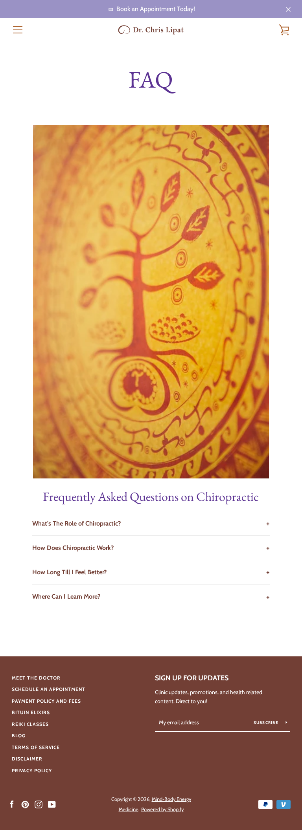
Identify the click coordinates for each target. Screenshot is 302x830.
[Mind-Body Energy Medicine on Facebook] (12, 804)
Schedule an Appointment (48, 689)
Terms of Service (36, 747)
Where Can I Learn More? (150, 596)
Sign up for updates (191, 678)
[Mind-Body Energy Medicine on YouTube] (52, 804)
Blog (19, 735)
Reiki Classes (30, 724)
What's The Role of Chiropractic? (150, 523)
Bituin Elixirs (31, 712)
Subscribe (267, 722)
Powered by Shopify (162, 809)
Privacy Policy (32, 770)
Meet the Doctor (36, 678)
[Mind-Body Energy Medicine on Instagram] (38, 804)
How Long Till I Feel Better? (150, 572)
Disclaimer (27, 759)
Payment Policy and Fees (46, 701)
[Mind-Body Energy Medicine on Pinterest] (25, 804)
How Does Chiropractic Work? (150, 547)
